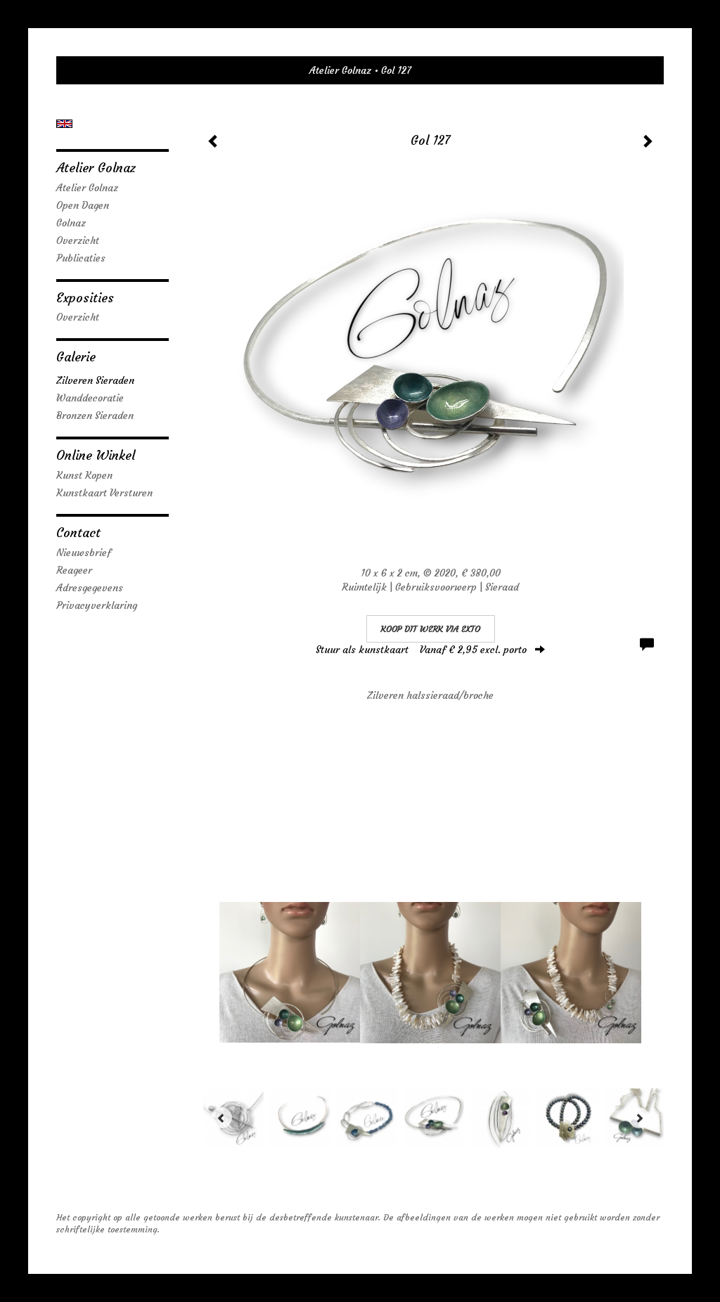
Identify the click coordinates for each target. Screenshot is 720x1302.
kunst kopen (84, 475)
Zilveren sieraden (95, 380)
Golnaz (71, 223)
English (64, 124)
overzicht (77, 317)
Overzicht (77, 240)
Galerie (76, 357)
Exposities (85, 298)
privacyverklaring (96, 605)
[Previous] (221, 1117)
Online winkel (95, 455)
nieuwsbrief (83, 552)
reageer (74, 570)
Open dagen (82, 205)
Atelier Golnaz (340, 70)
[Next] (639, 1117)
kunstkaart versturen (104, 492)
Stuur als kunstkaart (421, 649)
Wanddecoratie (90, 398)
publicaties (80, 258)
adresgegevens (89, 587)
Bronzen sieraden (95, 415)
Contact (78, 532)
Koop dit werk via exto (430, 629)
